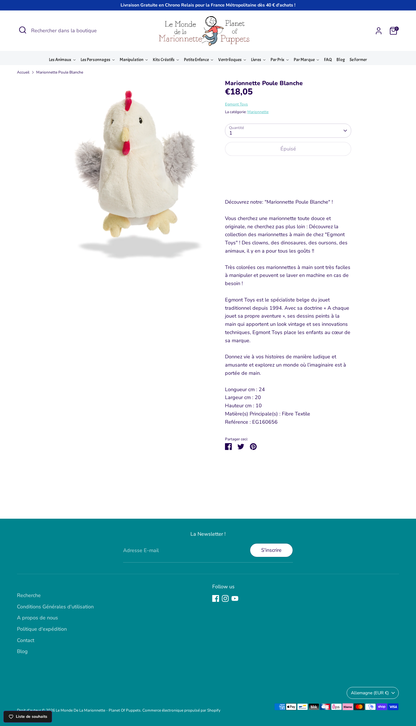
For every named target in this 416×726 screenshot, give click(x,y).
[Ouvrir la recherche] (22, 30)
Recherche (29, 595)
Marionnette (258, 112)
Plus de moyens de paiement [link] (288, 181)
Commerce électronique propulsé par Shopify (181, 710)
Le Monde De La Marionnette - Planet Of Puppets (98, 710)
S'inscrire (271, 550)
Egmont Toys (236, 104)
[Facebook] (215, 598)
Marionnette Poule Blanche (59, 72)
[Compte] (378, 30)
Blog (22, 651)
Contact (25, 640)
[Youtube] (234, 598)
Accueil (23, 72)
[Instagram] (225, 598)
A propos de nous (37, 617)
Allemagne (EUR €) (370, 693)
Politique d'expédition (42, 629)
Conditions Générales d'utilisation (55, 606)
